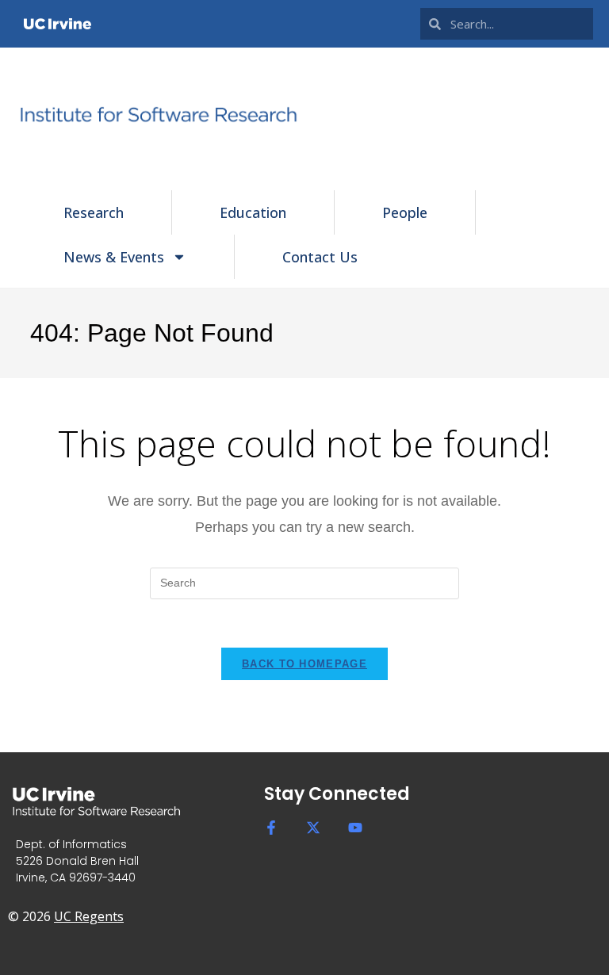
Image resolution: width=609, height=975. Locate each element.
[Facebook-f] (271, 827)
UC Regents (89, 916)
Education (253, 212)
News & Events (113, 256)
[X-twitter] (313, 827)
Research (93, 212)
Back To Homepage (304, 664)
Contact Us (320, 256)
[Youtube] (355, 827)
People (404, 212)
